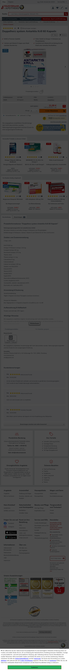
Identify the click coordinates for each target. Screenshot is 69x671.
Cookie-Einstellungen (26, 660)
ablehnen (3, 660)
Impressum (37, 658)
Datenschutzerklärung (21, 658)
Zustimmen (53, 660)
